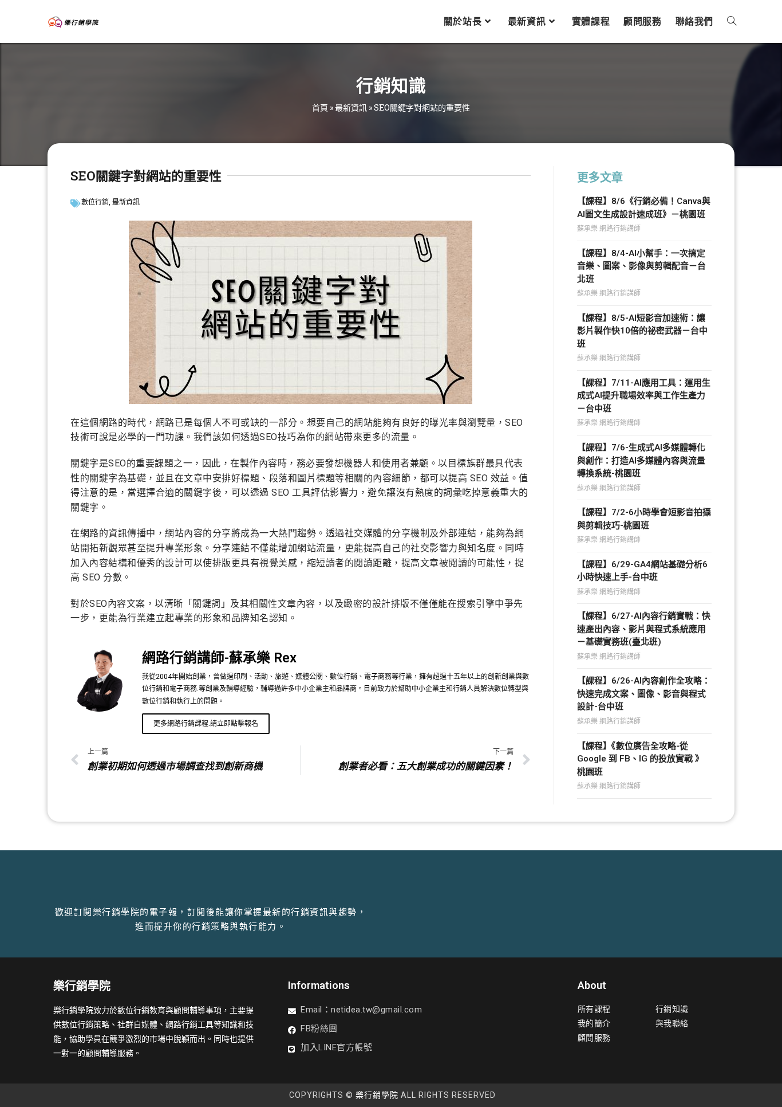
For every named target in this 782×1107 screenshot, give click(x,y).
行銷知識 (672, 1009)
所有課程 (594, 1009)
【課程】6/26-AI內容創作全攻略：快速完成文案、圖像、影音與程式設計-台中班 (643, 694)
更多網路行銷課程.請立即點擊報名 (205, 724)
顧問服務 (594, 1037)
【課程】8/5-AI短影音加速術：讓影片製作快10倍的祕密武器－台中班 (642, 331)
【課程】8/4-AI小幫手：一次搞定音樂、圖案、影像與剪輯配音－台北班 (641, 266)
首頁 (320, 107)
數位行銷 (95, 202)
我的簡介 (594, 1023)
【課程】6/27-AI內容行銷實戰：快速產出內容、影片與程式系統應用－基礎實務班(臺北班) (643, 629)
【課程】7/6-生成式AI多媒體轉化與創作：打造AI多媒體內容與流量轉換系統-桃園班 (641, 460)
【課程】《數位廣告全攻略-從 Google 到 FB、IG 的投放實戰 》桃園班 (640, 759)
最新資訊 (351, 107)
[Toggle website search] (731, 21)
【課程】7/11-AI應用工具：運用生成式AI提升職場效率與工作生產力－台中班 (643, 396)
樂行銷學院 (377, 1095)
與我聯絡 (672, 1023)
